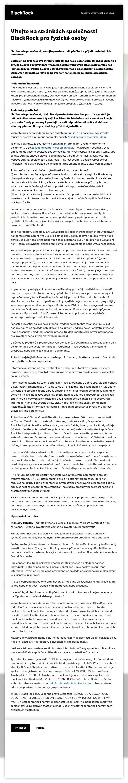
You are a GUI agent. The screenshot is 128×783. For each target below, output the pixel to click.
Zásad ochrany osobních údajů (87, 137)
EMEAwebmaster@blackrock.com (69, 683)
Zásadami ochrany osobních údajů (53, 148)
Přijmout (20, 728)
